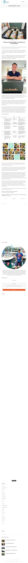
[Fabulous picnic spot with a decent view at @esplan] (20, 363)
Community (3, 493)
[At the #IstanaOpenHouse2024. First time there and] (20, 412)
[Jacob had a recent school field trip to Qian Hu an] (20, 469)
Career (3, 491)
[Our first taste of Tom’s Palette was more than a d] (20, 299)
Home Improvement (4, 507)
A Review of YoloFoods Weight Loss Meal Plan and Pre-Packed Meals (14, 42)
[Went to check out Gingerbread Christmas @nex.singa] (20, 447)
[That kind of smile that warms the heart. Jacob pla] (8, 476)
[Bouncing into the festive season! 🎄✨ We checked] (20, 335)
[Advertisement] (14, 15)
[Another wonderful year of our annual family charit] (20, 306)
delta (6, 198)
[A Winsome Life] (6, 1)
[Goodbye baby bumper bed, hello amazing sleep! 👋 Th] (20, 391)
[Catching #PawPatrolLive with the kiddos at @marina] (20, 398)
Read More (14, 198)
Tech (2, 521)
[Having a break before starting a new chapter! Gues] (20, 433)
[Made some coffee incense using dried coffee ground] (8, 426)
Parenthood (3, 512)
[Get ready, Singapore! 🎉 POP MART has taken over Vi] (20, 356)
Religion (3, 516)
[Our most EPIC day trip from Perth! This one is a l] (20, 342)
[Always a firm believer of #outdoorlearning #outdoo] (8, 306)
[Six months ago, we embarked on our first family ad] (8, 363)
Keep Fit (3, 509)
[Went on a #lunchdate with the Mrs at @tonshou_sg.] (20, 320)
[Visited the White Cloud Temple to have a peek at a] (20, 454)
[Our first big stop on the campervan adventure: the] (20, 349)
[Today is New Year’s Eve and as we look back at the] (8, 440)
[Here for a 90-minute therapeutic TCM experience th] (20, 405)
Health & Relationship (4, 505)
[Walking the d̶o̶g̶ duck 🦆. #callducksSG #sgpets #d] (20, 377)
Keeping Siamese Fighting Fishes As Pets (11, 553)
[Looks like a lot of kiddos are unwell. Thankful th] (8, 454)
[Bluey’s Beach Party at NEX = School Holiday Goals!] (20, 384)
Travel (3, 523)
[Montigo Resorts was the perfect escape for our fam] (8, 405)
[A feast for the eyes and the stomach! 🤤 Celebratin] (8, 391)
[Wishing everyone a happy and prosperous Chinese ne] (8, 313)
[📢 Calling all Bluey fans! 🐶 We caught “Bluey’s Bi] (8, 419)
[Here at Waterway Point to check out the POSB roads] (20, 313)
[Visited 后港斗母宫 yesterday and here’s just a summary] (20, 461)
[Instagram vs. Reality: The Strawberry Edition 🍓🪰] (20, 328)
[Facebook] (21, 198)
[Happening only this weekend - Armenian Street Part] (20, 426)
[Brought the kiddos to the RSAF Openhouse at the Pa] (20, 476)
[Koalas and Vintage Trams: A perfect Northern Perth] (8, 328)
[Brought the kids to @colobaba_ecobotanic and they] (8, 447)
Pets (2, 514)
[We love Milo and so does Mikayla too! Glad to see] (8, 469)
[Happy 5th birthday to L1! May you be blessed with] (8, 384)
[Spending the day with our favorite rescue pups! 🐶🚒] (8, 335)
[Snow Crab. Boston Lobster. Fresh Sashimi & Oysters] (8, 299)
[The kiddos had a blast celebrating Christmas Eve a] (8, 320)
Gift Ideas (12, 40)
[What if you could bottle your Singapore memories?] (8, 370)
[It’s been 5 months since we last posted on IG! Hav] (8, 412)
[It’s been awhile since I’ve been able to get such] (20, 419)
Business (3, 489)
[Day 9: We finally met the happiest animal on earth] (8, 356)
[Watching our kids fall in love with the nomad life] (8, 342)
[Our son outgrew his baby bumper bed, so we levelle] (8, 398)
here (9, 195)
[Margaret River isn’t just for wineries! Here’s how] (8, 349)
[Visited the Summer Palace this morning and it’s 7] (8, 461)
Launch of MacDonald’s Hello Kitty (10, 543)
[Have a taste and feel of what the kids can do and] (20, 440)
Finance (3, 500)
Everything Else (4, 498)
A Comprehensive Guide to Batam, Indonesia (11, 546)
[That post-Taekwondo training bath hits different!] (8, 377)
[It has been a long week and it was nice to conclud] (8, 433)
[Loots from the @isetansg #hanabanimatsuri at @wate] (20, 370)
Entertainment (4, 496)
